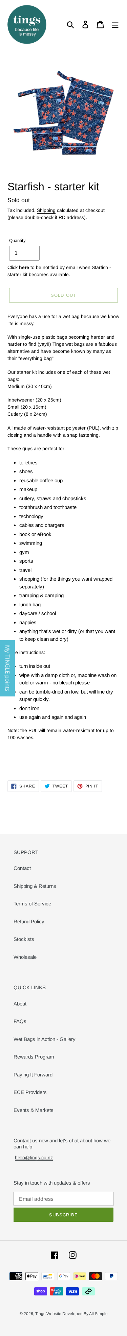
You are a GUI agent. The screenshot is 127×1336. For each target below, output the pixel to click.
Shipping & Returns (35, 886)
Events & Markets (34, 1110)
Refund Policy (29, 921)
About (20, 1003)
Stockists (24, 939)
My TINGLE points (7, 668)
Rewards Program (34, 1057)
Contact (22, 868)
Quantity (17, 240)
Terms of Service (32, 903)
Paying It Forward (33, 1074)
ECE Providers (30, 1092)
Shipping (46, 210)
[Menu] (115, 24)
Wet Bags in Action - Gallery (45, 1039)
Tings (40, 1313)
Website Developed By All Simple (77, 1313)
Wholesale (25, 957)
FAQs (20, 1021)
